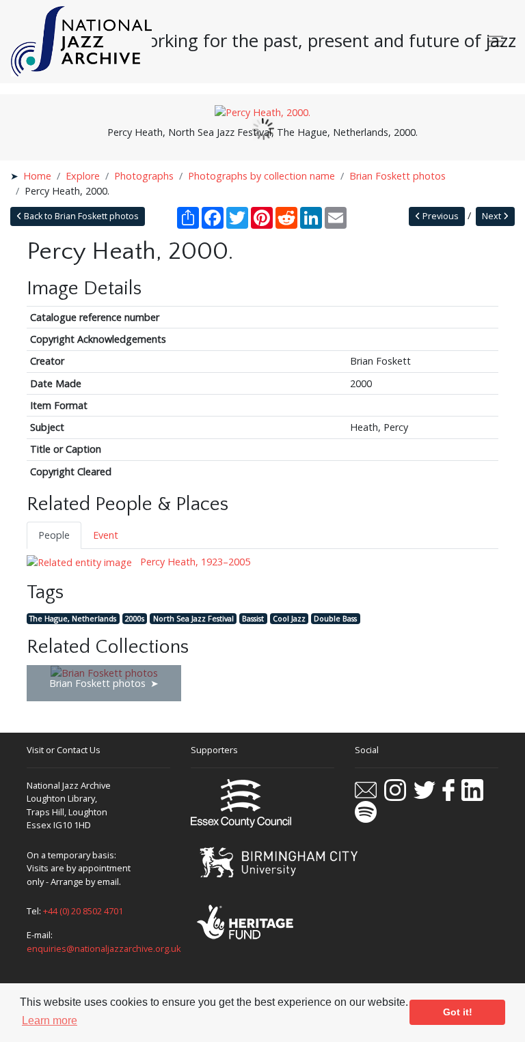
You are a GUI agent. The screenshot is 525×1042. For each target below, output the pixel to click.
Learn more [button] (49, 1020)
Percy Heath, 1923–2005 (193, 561)
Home (37, 175)
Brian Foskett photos (397, 175)
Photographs (144, 175)
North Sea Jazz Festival (193, 618)
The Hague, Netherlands (72, 618)
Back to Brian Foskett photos (80, 216)
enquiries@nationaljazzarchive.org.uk (104, 948)
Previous (439, 216)
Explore (83, 175)
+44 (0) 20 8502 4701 (83, 911)
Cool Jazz (289, 618)
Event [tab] (105, 535)
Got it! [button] (457, 1011)
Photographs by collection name (261, 175)
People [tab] (54, 535)
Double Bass (335, 618)
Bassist (253, 618)
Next (492, 216)
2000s (134, 618)
